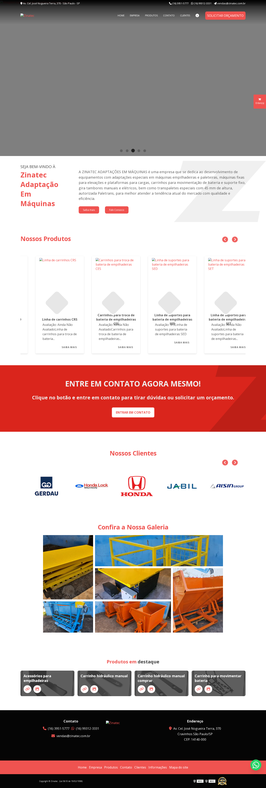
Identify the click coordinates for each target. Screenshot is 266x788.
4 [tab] (139, 151)
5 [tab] (145, 151)
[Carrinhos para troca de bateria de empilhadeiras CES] (105, 283)
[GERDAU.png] (43, 486)
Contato (169, 15)
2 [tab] (127, 151)
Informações (157, 767)
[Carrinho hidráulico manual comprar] (141, 689)
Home (121, 15)
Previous (224, 238)
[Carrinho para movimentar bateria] (199, 689)
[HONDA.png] (133, 486)
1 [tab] (121, 151)
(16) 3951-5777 (180, 3)
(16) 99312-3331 (202, 3)
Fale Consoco (116, 210)
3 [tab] (133, 151)
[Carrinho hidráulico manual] (84, 689)
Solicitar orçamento (225, 15)
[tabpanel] (133, 78)
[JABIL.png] (178, 486)
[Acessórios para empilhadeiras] (27, 689)
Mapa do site (178, 767)
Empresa (135, 15)
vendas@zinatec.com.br (231, 3)
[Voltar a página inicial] (39, 15)
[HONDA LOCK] (88, 486)
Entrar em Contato (133, 412)
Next (234, 238)
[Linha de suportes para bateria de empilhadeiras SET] (217, 283)
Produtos (151, 15)
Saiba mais (89, 210)
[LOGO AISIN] (223, 486)
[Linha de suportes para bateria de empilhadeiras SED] (161, 283)
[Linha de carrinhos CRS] (48, 283)
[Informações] (197, 16)
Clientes (185, 15)
